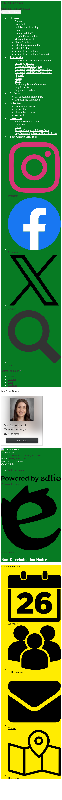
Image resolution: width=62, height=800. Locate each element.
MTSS (18, 81)
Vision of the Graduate (26, 51)
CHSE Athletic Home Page (29, 96)
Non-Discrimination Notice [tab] (24, 559)
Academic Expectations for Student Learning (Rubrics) (33, 62)
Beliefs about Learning (26, 27)
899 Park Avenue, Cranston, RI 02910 (21, 455)
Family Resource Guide (27, 121)
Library (18, 78)
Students (12, 385)
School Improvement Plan (28, 45)
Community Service (25, 106)
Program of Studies (25, 90)
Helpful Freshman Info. (27, 36)
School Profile (22, 48)
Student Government (25, 112)
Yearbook (20, 115)
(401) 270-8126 (17, 458)
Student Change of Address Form (32, 130)
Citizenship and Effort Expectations (33, 69)
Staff (10, 382)
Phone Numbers (23, 42)
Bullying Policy (16, 470)
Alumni (18, 21)
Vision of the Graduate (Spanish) (32, 54)
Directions (20, 30)
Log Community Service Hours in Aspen (36, 133)
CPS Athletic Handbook (27, 99)
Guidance (20, 124)
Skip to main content (12, 2)
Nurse (18, 127)
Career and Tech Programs (28, 66)
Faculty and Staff (23, 33)
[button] (14, 18)
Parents (12, 376)
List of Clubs (21, 109)
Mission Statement (24, 39)
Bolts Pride (20, 24)
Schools (12, 379)
